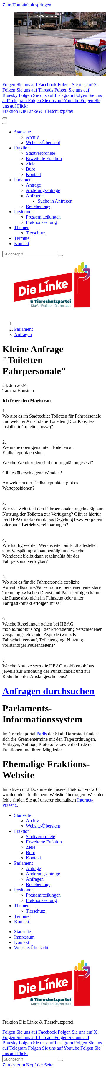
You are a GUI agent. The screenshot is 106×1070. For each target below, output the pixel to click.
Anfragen (35, 195)
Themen (21, 227)
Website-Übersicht (43, 142)
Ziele (30, 163)
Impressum (24, 936)
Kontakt (33, 174)
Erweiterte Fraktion (44, 158)
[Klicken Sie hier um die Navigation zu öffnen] (4, 123)
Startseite (22, 131)
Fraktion (22, 147)
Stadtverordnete (40, 153)
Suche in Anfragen (55, 200)
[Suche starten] (60, 255)
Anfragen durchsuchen (48, 691)
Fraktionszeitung (41, 222)
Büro (30, 169)
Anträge (33, 185)
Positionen (24, 211)
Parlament (23, 179)
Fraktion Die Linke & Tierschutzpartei (37, 111)
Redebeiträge (38, 206)
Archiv (32, 137)
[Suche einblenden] (4, 118)
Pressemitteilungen (43, 216)
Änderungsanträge (43, 190)
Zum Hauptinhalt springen (26, 4)
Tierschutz (35, 232)
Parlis (42, 733)
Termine (21, 238)
